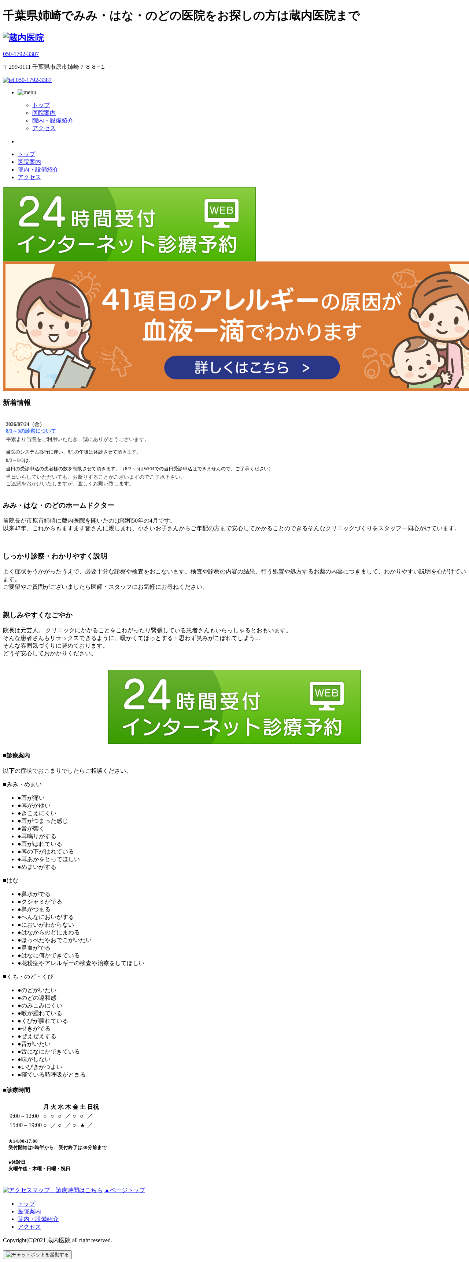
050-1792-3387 (21, 54)
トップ (41, 105)
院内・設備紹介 (52, 120)
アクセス (44, 128)
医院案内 (44, 113)
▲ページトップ (124, 1190)
